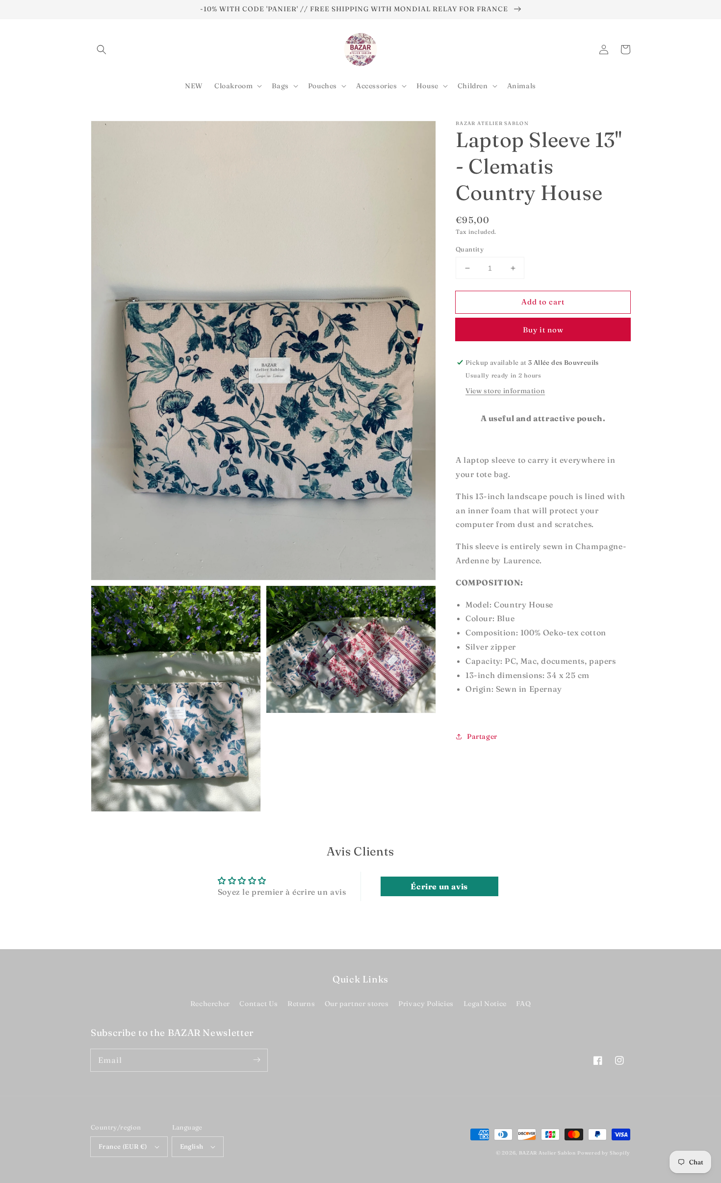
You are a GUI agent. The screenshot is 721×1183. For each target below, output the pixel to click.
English (192, 1146)
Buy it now (543, 329)
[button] (101, 49)
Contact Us (258, 1003)
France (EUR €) (123, 1146)
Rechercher (210, 1003)
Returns (301, 1003)
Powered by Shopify (603, 1153)
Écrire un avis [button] (439, 886)
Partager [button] (482, 736)
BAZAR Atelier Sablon (547, 1153)
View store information (505, 390)
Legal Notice (485, 1003)
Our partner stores (357, 1003)
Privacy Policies (426, 1003)
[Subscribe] (256, 1060)
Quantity (470, 249)
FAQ (523, 1003)
